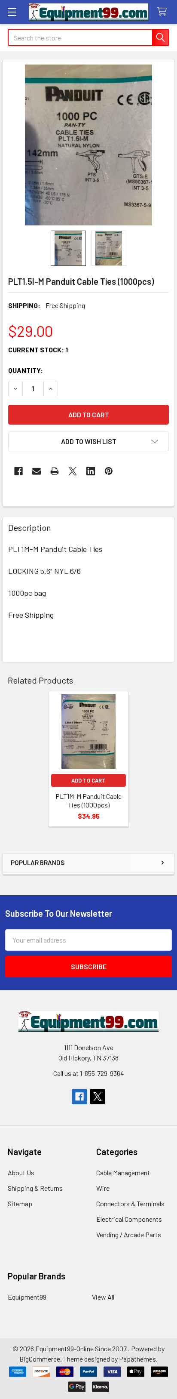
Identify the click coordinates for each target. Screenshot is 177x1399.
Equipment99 (27, 1297)
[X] (72, 471)
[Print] (54, 471)
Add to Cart (88, 780)
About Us (21, 1172)
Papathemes (137, 1359)
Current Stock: (38, 349)
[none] (88, 145)
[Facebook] (18, 471)
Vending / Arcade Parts (128, 1234)
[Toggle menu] (12, 12)
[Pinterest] (108, 471)
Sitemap (20, 1203)
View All (103, 1297)
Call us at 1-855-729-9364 (88, 1073)
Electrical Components (129, 1219)
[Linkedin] (90, 471)
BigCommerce (39, 1359)
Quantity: (25, 370)
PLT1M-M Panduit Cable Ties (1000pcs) (88, 800)
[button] (88, 441)
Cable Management (123, 1172)
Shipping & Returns (35, 1188)
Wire (103, 1188)
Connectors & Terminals (130, 1203)
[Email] (36, 471)
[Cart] (164, 12)
